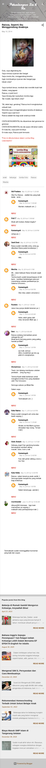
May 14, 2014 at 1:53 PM (27, 486)
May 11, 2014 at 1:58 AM (26, 305)
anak (5, 177)
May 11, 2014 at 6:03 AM (27, 314)
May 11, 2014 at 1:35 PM (27, 395)
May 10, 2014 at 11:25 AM (30, 191)
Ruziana (14, 305)
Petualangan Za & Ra (23, 6)
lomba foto (23, 177)
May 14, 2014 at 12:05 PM (29, 473)
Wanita (5, 182)
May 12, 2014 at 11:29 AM (27, 422)
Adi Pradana (16, 191)
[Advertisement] (23, 574)
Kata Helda (15, 473)
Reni (13, 332)
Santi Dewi (15, 242)
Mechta (14, 269)
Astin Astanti (16, 442)
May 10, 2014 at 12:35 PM (30, 230)
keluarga (13, 177)
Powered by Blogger (24, 764)
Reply (13, 213)
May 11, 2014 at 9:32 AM (30, 367)
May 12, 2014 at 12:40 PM (27, 455)
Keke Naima (16, 411)
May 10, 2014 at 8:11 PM (26, 269)
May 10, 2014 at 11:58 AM (25, 218)
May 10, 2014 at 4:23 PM (27, 254)
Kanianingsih (23, 201)
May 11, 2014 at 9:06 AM (24, 331)
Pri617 (13, 218)
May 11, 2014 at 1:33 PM (27, 347)
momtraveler (16, 502)
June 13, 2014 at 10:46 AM (31, 502)
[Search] (42, 4)
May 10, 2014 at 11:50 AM (27, 203)
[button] (42, 25)
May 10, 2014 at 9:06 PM (27, 289)
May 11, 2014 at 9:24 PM (29, 411)
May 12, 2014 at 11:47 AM (30, 442)
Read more (38, 628)
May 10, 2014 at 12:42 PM (28, 242)
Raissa (33, 177)
